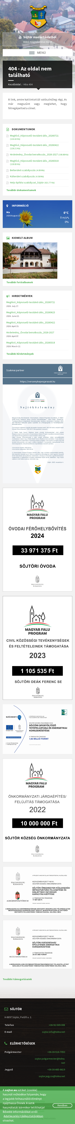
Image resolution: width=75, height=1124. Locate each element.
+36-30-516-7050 (56, 1052)
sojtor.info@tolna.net (53, 1031)
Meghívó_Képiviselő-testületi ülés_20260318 (34, 160)
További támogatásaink (17, 979)
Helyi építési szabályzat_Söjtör (27, 182)
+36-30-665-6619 (56, 1069)
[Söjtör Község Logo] (40, 16)
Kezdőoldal (14, 84)
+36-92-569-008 (57, 1025)
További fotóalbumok (19, 282)
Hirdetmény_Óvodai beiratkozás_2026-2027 (34, 154)
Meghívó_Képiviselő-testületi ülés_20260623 (30, 312)
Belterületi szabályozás (23, 170)
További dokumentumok (21, 190)
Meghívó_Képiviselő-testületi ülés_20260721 (34, 135)
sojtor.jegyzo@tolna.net (52, 1076)
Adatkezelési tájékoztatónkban (23, 1116)
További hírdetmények (20, 353)
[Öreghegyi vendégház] (37, 260)
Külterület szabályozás (22, 176)
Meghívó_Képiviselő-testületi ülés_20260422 (34, 145)
